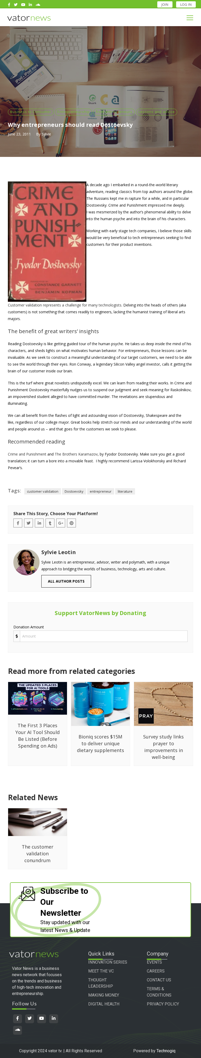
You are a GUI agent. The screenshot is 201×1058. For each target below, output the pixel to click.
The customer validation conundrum (37, 853)
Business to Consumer (30, 111)
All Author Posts (66, 581)
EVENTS (154, 962)
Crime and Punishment (27, 454)
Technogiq (166, 1050)
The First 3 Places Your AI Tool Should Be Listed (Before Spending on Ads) (37, 735)
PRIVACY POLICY (163, 1004)
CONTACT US (159, 979)
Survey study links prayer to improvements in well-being (163, 746)
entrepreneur (100, 491)
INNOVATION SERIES (107, 962)
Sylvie (46, 134)
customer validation (42, 491)
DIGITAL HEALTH (103, 1004)
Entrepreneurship (73, 111)
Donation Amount (28, 626)
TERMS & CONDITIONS (159, 992)
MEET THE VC (101, 971)
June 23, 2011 (19, 134)
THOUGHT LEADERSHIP (100, 983)
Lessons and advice (156, 111)
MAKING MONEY (103, 995)
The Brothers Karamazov (76, 454)
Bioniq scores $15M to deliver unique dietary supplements (100, 743)
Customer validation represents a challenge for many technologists (64, 305)
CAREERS (156, 971)
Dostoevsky (74, 491)
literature (125, 491)
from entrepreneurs (114, 111)
